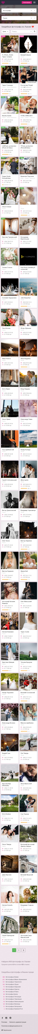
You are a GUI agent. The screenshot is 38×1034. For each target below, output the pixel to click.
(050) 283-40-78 (8, 180)
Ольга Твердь (6, 844)
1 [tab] (1, 49)
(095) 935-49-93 (27, 909)
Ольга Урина (6, 419)
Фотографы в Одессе (12, 989)
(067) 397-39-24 (27, 211)
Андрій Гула (6, 753)
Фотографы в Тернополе (14, 982)
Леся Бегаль (6, 328)
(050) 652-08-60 (8, 120)
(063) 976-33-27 (27, 636)
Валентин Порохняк (27, 176)
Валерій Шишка (26, 55)
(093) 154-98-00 (8, 514)
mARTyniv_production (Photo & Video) (9, 147)
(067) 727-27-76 (8, 271)
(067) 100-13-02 (8, 363)
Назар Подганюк (8, 692)
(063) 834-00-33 (8, 211)
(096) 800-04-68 (8, 150)
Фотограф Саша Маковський (26, 936)
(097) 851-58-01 (8, 909)
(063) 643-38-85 (27, 89)
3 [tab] (4, 49)
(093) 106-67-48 (8, 89)
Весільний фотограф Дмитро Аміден (27, 845)
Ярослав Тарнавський (9, 237)
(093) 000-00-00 (27, 545)
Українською (7, 1030)
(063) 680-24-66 (27, 788)
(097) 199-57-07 (8, 605)
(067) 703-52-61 (8, 302)
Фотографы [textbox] (17, 11)
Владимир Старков (27, 905)
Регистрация (26, 2)
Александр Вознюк (8, 723)
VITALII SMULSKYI (26, 116)
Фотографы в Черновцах (14, 999)
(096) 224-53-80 (27, 939)
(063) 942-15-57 (8, 939)
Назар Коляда (25, 450)
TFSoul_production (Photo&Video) (27, 147)
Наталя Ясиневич (8, 632)
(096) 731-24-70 (27, 818)
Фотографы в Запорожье (14, 1006)
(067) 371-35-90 (8, 545)
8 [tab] (12, 49)
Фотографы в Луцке (12, 984)
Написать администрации (17, 1022)
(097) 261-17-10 (27, 575)
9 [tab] (13, 49)
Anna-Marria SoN (26, 784)
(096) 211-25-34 (27, 757)
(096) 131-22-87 (27, 241)
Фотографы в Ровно (12, 991)
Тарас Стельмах (7, 85)
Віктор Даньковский (9, 510)
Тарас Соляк (25, 632)
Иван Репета (6, 358)
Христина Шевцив (8, 662)
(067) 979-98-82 (8, 757)
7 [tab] (10, 49)
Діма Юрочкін (6, 875)
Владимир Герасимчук (28, 510)
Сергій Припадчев (8, 935)
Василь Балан (6, 116)
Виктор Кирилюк (26, 541)
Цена (4, 31)
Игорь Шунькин (26, 328)
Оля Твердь (24, 753)
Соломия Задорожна (9, 298)
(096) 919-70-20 (8, 332)
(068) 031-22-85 (27, 150)
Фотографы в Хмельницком (15, 1001)
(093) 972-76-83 (27, 332)
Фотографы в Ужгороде (13, 996)
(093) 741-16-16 (27, 697)
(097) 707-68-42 (27, 514)
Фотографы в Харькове (13, 987)
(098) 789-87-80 (27, 120)
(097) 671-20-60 (27, 666)
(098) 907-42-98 (8, 454)
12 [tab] (18, 49)
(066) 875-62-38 (27, 363)
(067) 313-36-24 (27, 454)
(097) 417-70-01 (8, 666)
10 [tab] (15, 49)
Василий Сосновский (28, 692)
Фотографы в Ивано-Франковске (16, 979)
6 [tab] (9, 49)
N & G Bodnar (6, 814)
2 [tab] (3, 49)
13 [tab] (10, 52)
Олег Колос (6, 541)
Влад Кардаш (25, 389)
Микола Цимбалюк (27, 723)
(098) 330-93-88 (27, 879)
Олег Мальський (26, 601)
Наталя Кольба (7, 905)
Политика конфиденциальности (11, 1026)
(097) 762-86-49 (27, 605)
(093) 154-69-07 (8, 575)
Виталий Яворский (27, 875)
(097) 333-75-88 (27, 180)
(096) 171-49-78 (8, 788)
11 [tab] (16, 49)
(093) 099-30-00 (8, 484)
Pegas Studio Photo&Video (6, 177)
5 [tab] (7, 49)
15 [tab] (29, 355)
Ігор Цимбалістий (8, 450)
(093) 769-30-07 (8, 879)
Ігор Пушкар (25, 814)
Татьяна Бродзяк (26, 662)
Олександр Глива (26, 419)
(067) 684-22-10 (27, 484)
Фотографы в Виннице (13, 1004)
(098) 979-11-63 (8, 818)
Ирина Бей (24, 571)
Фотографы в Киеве (12, 977)
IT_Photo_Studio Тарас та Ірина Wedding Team (7, 57)
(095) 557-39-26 (8, 423)
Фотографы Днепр (12, 994)
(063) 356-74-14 (27, 302)
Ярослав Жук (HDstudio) (6, 784)
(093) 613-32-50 (27, 271)
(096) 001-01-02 (8, 697)
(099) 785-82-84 (27, 393)
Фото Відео (6, 389)
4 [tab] (6, 49)
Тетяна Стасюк (7, 267)
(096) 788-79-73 (8, 241)
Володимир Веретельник (25, 238)
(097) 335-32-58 (8, 59)
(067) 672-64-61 (27, 423)
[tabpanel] (10, 44)
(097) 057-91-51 (27, 848)
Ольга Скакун (6, 207)
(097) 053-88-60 (8, 727)
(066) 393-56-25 (27, 727)
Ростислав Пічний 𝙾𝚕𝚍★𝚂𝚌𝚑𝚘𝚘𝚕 (27, 86)
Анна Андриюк (26, 358)
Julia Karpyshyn (26, 298)
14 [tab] (28, 355)
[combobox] (19, 10)
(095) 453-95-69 (8, 393)
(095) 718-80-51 (8, 636)
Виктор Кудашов (7, 571)
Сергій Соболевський (9, 480)
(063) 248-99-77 (27, 59)
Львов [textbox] (17, 18)
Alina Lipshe (24, 480)
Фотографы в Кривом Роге (14, 1009)
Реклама (4, 1022)
